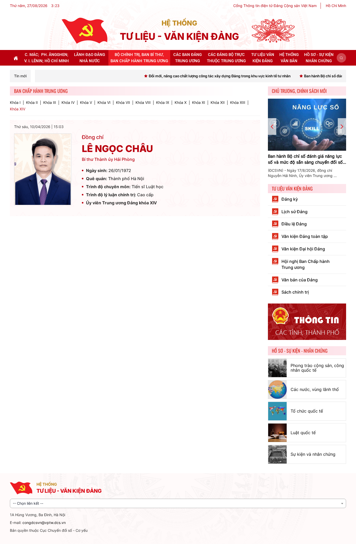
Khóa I (15, 102)
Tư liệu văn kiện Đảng (292, 188)
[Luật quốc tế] (277, 432)
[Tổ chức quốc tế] (277, 411)
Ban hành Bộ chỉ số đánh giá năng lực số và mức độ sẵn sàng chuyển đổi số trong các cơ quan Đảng (305, 159)
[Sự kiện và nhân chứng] (277, 454)
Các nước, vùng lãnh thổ (315, 389)
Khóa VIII (143, 102)
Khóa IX (162, 102)
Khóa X (181, 102)
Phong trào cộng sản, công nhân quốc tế (317, 368)
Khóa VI (104, 102)
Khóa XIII (237, 102)
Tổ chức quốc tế (307, 411)
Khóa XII (218, 102)
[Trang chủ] (84, 30)
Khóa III (49, 102)
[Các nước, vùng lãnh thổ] (277, 389)
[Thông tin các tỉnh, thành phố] (307, 321)
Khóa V (86, 102)
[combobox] (178, 503)
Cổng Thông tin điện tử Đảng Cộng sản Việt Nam (275, 5)
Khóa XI (198, 102)
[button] (341, 57)
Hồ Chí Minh (336, 5)
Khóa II (32, 102)
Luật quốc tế (303, 432)
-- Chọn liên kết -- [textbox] (28, 503)
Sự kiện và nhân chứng (313, 454)
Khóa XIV (17, 109)
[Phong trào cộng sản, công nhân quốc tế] (277, 368)
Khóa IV (68, 102)
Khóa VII (123, 102)
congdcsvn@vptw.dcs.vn (44, 522)
